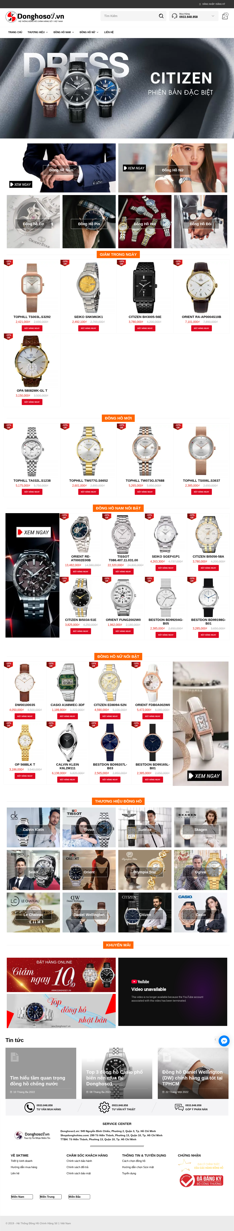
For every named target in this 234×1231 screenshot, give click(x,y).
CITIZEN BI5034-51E (80, 620)
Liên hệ (15, 1173)
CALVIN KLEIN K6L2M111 (67, 766)
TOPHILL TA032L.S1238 (32, 480)
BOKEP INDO (190, 1208)
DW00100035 (25, 705)
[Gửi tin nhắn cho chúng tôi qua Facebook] (224, 1040)
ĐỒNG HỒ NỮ (87, 32)
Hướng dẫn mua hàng (24, 1167)
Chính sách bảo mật (79, 1173)
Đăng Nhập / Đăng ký (214, 4)
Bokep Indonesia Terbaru (20, 1208)
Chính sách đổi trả (77, 1167)
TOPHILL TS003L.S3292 (32, 317)
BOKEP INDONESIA (210, 1208)
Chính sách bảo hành (79, 1160)
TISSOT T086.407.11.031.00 (123, 558)
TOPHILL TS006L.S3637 (201, 480)
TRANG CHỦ (15, 32)
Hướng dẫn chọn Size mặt (138, 1167)
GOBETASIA (86, 1208)
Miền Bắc (75, 1196)
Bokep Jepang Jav (46, 1208)
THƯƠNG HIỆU (36, 32)
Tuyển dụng (129, 1173)
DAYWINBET (101, 1208)
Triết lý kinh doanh (21, 1160)
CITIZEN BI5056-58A (208, 556)
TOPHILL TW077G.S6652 (88, 480)
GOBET (144, 1208)
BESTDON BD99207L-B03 (110, 766)
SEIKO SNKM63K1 (88, 317)
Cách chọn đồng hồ (133, 1160)
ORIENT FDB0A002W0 (152, 705)
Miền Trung (47, 1196)
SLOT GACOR (173, 1208)
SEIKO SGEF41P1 (166, 556)
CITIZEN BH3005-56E (145, 317)
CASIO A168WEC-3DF (68, 705)
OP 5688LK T (25, 764)
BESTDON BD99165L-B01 (153, 766)
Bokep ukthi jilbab (68, 1208)
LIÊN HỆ (109, 32)
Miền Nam (17, 1196)
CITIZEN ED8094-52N (110, 705)
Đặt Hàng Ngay (32, 328)
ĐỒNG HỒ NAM (62, 32)
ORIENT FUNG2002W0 (123, 620)
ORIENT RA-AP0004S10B (201, 317)
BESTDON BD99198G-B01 (208, 621)
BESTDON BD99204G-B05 (166, 621)
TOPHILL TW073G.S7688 (145, 480)
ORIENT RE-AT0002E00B (81, 558)
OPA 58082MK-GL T (32, 390)
